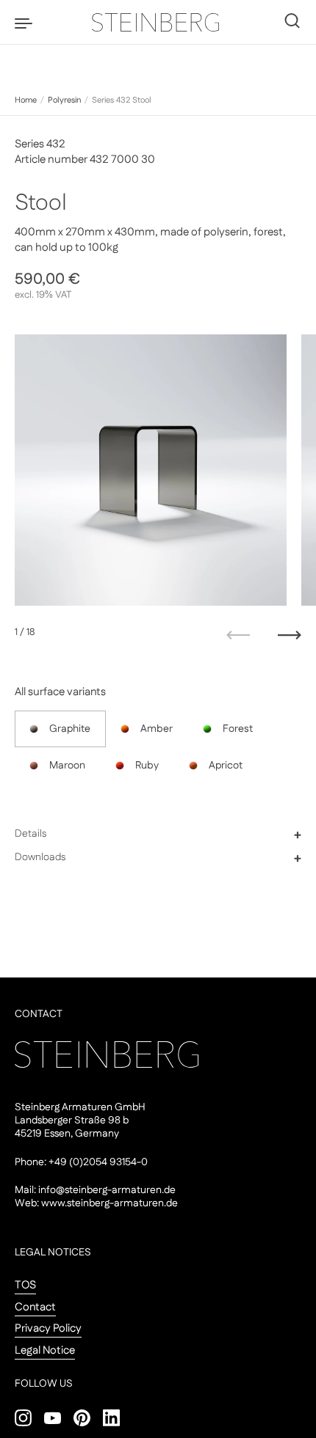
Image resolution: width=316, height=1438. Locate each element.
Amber (156, 729)
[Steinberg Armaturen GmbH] (158, 22)
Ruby (147, 765)
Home (26, 100)
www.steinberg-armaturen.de (109, 1203)
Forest (238, 729)
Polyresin (64, 100)
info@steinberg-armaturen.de (107, 1190)
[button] (158, 834)
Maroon (67, 765)
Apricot (226, 765)
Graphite (69, 729)
